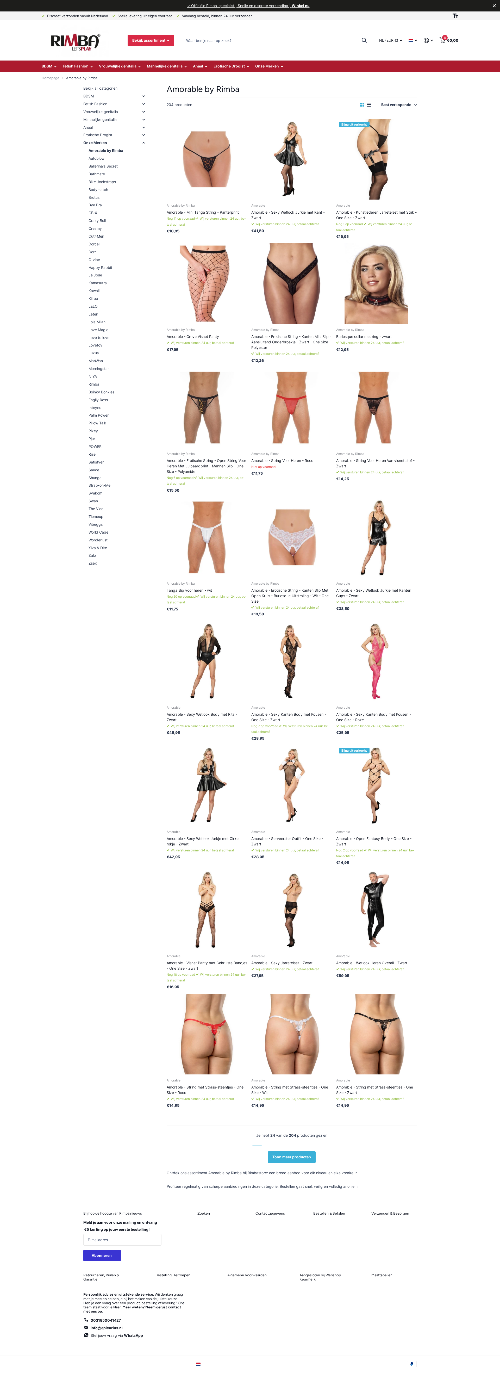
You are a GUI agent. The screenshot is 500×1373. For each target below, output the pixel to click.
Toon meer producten (291, 1157)
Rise (92, 454)
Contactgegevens (270, 1213)
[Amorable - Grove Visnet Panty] (207, 283)
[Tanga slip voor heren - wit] (207, 537)
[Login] (428, 40)
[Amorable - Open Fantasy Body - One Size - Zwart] (376, 785)
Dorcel (94, 244)
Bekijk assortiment (149, 40)
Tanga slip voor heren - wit (189, 590)
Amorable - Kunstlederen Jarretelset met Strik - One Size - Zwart (376, 215)
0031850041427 (106, 1320)
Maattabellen (381, 1275)
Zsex (93, 563)
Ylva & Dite (98, 548)
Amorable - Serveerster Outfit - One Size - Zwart (287, 841)
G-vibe (94, 259)
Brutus (94, 197)
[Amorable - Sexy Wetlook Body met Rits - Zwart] (207, 661)
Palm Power (99, 415)
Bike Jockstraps (102, 182)
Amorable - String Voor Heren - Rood (282, 460)
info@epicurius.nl (107, 1328)
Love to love (99, 337)
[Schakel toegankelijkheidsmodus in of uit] (455, 16)
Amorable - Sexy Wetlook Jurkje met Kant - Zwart (288, 215)
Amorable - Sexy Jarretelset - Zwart (281, 963)
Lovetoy (95, 345)
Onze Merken (267, 66)
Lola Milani (97, 322)
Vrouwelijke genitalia (117, 66)
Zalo (92, 555)
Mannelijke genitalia (165, 66)
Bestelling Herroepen (172, 1275)
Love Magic (98, 329)
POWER (95, 446)
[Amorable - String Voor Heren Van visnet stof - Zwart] (376, 407)
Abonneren (102, 1255)
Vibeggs (96, 524)
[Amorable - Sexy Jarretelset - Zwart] (291, 909)
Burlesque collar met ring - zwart (364, 336)
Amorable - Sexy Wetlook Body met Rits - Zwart (202, 717)
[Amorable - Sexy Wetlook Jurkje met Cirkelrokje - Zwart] (207, 785)
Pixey (93, 431)
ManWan (96, 360)
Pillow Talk (97, 423)
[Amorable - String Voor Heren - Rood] (291, 407)
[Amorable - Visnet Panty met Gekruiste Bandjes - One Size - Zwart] (207, 909)
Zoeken (364, 40)
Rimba (94, 384)
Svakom (95, 493)
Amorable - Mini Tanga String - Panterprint (203, 212)
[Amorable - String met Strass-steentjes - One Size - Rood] (207, 1034)
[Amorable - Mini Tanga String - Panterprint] (207, 159)
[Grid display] (362, 105)
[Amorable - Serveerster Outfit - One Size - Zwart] (291, 785)
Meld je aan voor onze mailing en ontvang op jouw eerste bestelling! (120, 1226)
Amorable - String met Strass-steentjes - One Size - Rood (205, 1090)
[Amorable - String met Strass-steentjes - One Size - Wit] (291, 1034)
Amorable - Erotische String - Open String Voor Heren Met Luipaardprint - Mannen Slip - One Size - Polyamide (206, 466)
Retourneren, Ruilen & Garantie (101, 1277)
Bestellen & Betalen (329, 1213)
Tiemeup (96, 516)
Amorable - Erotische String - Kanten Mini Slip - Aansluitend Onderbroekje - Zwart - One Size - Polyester (291, 342)
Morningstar (99, 368)
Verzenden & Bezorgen (390, 1213)
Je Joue (95, 275)
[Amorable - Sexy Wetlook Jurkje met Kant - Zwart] (291, 159)
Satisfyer (96, 462)
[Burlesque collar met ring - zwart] (376, 283)
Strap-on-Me (99, 485)
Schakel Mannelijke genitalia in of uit (143, 119)
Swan (93, 501)
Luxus (94, 353)
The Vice (96, 508)
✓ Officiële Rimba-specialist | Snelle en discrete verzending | (248, 5)
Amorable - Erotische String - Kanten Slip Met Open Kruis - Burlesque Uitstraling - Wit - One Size (290, 595)
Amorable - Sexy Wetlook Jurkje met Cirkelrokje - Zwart (204, 841)
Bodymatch (98, 189)
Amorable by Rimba (106, 150)
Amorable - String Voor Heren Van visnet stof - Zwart (375, 463)
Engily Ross (98, 400)
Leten (93, 314)
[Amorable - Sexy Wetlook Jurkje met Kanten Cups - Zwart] (376, 537)
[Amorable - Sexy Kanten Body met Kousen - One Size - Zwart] (291, 661)
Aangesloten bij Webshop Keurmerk (320, 1277)
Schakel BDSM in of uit (143, 96)
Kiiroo (93, 298)
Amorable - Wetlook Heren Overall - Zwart (371, 963)
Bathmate (97, 174)
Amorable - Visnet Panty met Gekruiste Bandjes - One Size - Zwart (207, 965)
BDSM (47, 66)
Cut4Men (96, 236)
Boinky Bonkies (101, 392)
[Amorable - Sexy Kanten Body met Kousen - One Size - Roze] (376, 661)
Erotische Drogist (229, 66)
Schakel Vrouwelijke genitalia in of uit (143, 112)
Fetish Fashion (76, 66)
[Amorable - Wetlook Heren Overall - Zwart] (376, 909)
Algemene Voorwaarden (247, 1275)
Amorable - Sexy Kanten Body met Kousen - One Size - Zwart (288, 717)
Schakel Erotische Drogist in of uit (143, 135)
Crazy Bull (97, 220)
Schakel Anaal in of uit (143, 127)
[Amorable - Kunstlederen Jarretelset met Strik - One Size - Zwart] (376, 159)
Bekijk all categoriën (100, 88)
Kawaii (94, 290)
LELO (93, 306)
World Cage (98, 532)
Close (494, 5)
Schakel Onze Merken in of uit (143, 143)
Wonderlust (98, 540)
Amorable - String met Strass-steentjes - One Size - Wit (289, 1090)
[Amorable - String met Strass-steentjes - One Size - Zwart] (376, 1034)
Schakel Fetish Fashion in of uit (143, 104)
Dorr (92, 252)
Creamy (95, 228)
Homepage (50, 78)
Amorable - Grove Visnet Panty (193, 336)
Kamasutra (98, 283)
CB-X (93, 213)
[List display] (369, 105)
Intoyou (95, 407)
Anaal (198, 66)
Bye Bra (95, 205)
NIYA (93, 376)
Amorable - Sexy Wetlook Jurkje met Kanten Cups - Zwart (373, 593)
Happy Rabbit (100, 267)
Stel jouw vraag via (117, 1335)
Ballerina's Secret (103, 166)
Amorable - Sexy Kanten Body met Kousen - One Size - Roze (373, 717)
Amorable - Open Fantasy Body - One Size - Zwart (373, 841)
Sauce (94, 470)
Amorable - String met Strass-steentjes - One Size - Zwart (374, 1090)
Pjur (92, 438)
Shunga (95, 477)
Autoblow (96, 158)
